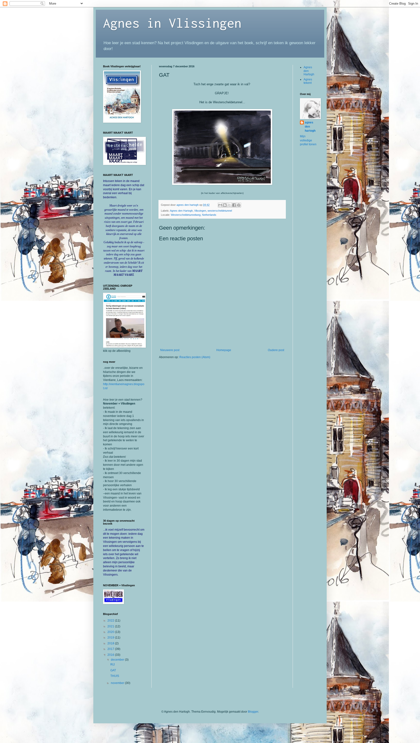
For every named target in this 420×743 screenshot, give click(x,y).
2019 (111, 637)
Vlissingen (200, 210)
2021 (111, 626)
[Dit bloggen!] (224, 205)
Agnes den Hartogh (181, 210)
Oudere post (276, 350)
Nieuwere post (169, 350)
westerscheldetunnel (220, 210)
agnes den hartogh (310, 126)
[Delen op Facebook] (234, 205)
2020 (111, 632)
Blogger (253, 711)
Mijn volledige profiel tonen (308, 140)
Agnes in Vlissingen (172, 22)
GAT (113, 670)
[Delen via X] (229, 205)
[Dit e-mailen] (220, 205)
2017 (111, 649)
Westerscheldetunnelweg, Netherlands (193, 214)
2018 (111, 643)
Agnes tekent (308, 81)
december (118, 659)
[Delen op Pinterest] (238, 205)
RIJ (112, 664)
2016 (111, 655)
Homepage (223, 350)
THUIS (114, 676)
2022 (111, 620)
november (118, 683)
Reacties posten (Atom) (194, 357)
